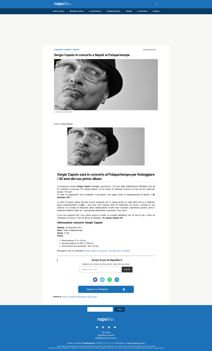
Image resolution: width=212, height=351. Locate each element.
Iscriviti (127, 269)
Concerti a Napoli (63, 50)
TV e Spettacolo (95, 11)
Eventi (76, 50)
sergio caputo (92, 297)
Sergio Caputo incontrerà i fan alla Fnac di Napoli (107, 251)
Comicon (156, 11)
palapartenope (82, 297)
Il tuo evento (142, 11)
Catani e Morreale (89, 343)
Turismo (129, 11)
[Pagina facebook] (97, 327)
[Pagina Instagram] (103, 327)
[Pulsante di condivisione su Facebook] (95, 279)
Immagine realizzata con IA (64, 112)
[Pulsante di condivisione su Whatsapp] (109, 279)
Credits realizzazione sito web (135, 343)
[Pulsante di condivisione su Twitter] (102, 279)
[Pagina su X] (109, 327)
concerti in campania (69, 297)
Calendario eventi (113, 11)
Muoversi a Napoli (77, 11)
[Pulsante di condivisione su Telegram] (117, 279)
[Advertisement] (106, 29)
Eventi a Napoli (58, 11)
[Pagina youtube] (115, 327)
